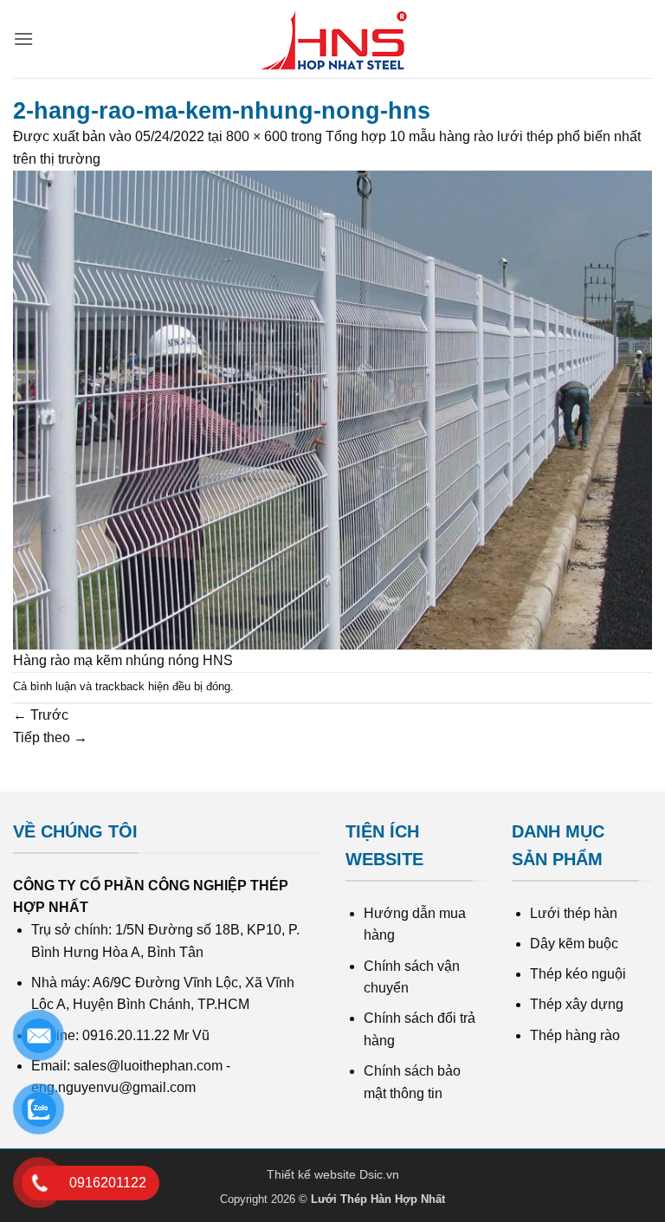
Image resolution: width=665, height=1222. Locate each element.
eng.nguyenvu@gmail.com (113, 1087)
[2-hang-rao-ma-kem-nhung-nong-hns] (332, 409)
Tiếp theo (50, 737)
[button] (23, 38)
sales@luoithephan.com (148, 1065)
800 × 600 (256, 136)
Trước (40, 715)
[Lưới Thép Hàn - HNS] (332, 39)
